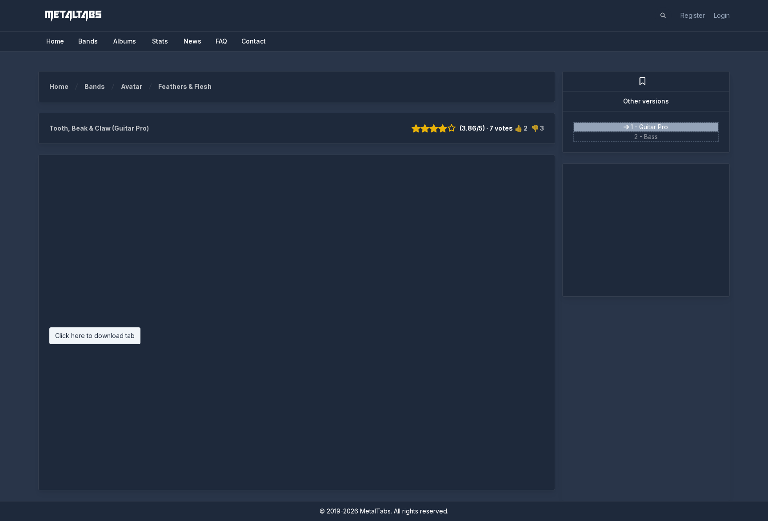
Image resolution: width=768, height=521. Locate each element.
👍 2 (521, 128)
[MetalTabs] (73, 16)
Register (692, 15)
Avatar (131, 86)
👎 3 (537, 128)
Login (722, 15)
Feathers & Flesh (185, 86)
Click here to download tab (95, 335)
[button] (663, 15)
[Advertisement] (296, 245)
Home (58, 86)
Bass (651, 136)
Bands (94, 86)
